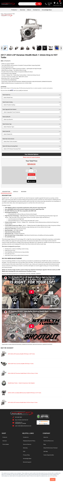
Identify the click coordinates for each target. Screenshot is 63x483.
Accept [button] (52, 479)
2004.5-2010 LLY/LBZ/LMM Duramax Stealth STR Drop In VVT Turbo (24, 392)
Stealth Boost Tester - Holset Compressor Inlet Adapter (21, 383)
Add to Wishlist (31, 178)
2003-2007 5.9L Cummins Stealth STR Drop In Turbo (20, 363)
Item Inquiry (32, 181)
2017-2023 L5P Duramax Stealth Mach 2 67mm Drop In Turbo (22, 402)
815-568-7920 (18, 417)
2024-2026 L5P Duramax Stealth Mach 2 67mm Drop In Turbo (23, 373)
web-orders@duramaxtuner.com (23, 425)
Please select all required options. (31, 157)
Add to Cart (31, 174)
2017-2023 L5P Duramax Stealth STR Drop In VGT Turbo (21, 354)
